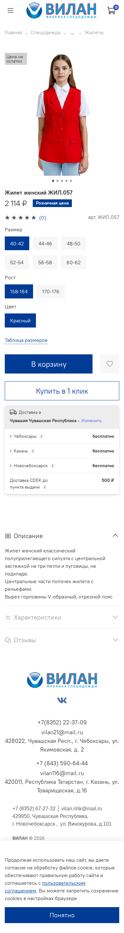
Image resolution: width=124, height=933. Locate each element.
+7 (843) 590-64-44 (62, 763)
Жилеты (94, 32)
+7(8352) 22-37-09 (62, 722)
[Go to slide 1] (53, 181)
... (72, 32)
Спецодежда (45, 32)
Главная (13, 32)
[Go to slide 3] (62, 181)
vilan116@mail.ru (62, 773)
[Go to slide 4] (66, 181)
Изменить (91, 420)
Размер (13, 230)
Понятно (62, 915)
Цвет (10, 307)
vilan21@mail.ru (62, 732)
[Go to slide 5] (71, 181)
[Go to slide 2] (58, 181)
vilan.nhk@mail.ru (81, 808)
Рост (10, 277)
